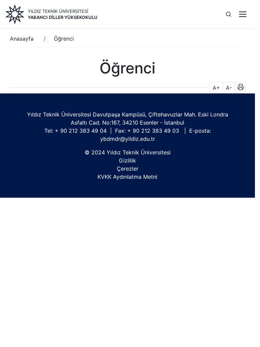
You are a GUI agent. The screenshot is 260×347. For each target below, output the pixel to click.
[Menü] (243, 14)
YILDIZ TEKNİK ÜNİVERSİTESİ (58, 11)
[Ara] (228, 14)
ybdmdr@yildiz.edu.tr (127, 138)
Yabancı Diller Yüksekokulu (63, 17)
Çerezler (127, 168)
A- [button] (229, 87)
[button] (238, 87)
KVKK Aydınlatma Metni (127, 176)
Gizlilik (127, 160)
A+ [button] (216, 87)
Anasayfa (22, 38)
